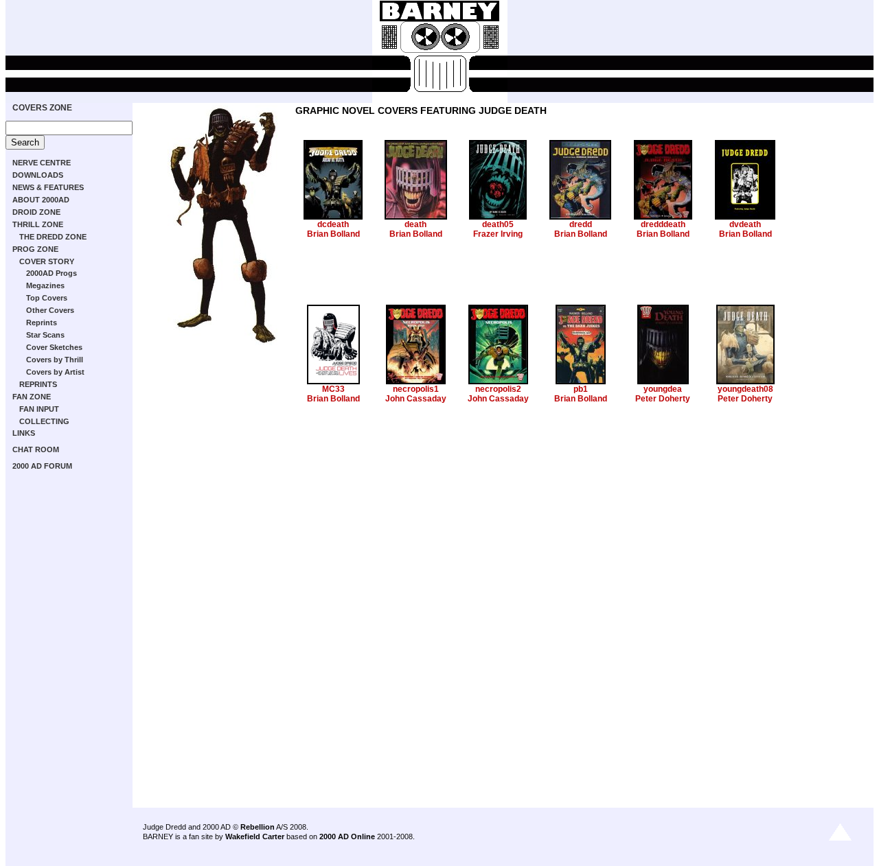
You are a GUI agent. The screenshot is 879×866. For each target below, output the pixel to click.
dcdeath (333, 224)
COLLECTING (44, 421)
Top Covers (46, 298)
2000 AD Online (347, 836)
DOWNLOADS (37, 175)
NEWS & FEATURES (48, 187)
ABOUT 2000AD (40, 200)
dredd (580, 224)
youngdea (662, 389)
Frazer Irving (498, 234)
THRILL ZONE (37, 224)
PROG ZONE (35, 249)
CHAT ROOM (35, 449)
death (415, 224)
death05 (498, 224)
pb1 (580, 389)
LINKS (23, 433)
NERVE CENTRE (41, 163)
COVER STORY (46, 261)
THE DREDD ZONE (53, 237)
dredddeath (663, 224)
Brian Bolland (333, 234)
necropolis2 (498, 389)
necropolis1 (416, 389)
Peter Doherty (662, 398)
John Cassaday (415, 398)
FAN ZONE (31, 397)
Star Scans (45, 335)
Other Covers (50, 310)
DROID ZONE (36, 212)
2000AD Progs (51, 273)
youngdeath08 (745, 389)
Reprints (41, 322)
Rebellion (257, 827)
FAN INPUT (39, 409)
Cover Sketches (54, 347)
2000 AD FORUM (42, 466)
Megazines (45, 285)
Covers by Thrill (54, 359)
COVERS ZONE (42, 108)
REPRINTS (38, 384)
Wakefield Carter (254, 836)
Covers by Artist (55, 372)
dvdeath (745, 224)
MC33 (333, 389)
